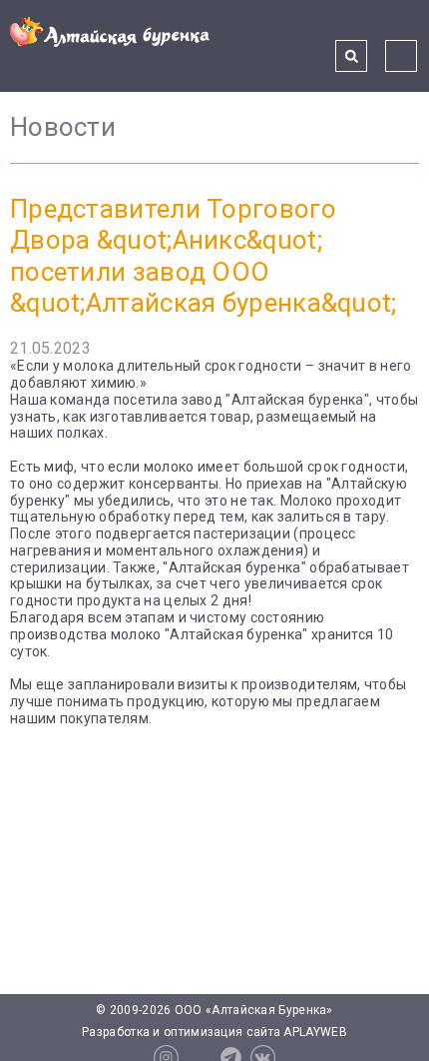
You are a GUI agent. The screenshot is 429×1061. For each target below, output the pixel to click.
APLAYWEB (314, 1032)
